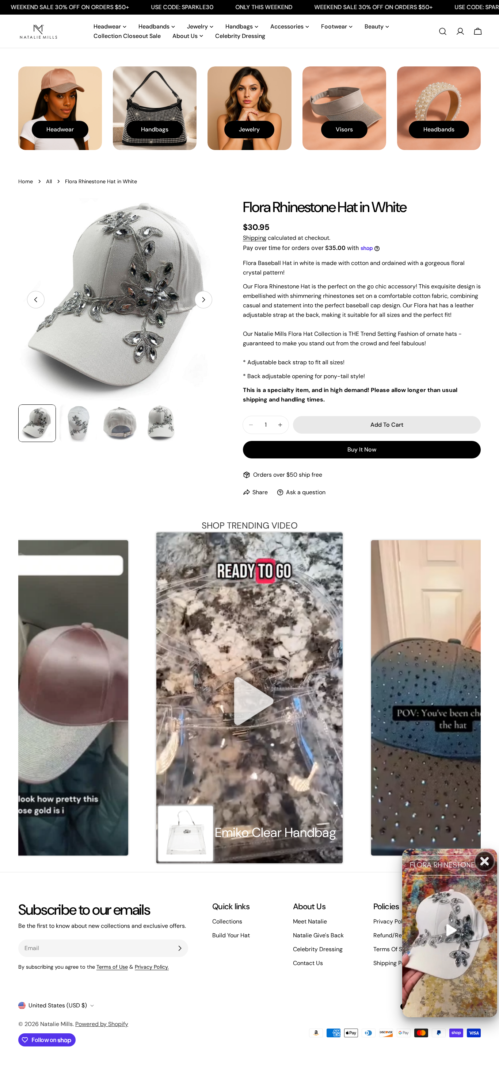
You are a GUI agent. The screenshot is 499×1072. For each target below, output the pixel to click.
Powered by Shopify (101, 1024)
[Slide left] (36, 299)
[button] (249, 697)
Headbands (438, 129)
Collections (227, 921)
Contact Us (308, 963)
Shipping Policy (393, 963)
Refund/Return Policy (401, 935)
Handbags (154, 129)
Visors (344, 129)
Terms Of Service (396, 949)
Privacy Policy (392, 921)
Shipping (254, 238)
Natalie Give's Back (318, 935)
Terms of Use (112, 967)
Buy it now (361, 449)
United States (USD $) (57, 1005)
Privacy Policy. (152, 967)
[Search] (442, 31)
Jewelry (249, 129)
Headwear (60, 129)
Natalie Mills (56, 1024)
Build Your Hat (231, 935)
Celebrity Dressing (318, 949)
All (49, 181)
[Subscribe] (179, 948)
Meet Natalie (310, 921)
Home (25, 181)
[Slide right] (203, 299)
